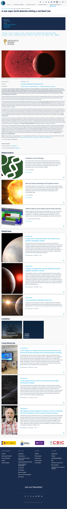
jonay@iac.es (17, 148)
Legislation (21, 453)
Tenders (53, 456)
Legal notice (38, 458)
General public (16, 33)
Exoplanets (11, 34)
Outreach (6, 8)
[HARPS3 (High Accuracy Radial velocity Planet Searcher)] (63, 226)
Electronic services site (57, 462)
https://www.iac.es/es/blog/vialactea (57, 2)
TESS (43, 34)
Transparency (21, 456)
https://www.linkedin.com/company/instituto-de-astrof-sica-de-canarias (48, 2)
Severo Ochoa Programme (24, 474)
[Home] (3, 3)
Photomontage (24, 348)
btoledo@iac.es (14, 145)
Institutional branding (56, 458)
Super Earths (4, 34)
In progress (29, 172)
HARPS (51, 34)
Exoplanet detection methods (20, 34)
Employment (54, 453)
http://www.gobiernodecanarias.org (25, 443)
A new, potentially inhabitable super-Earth (38, 300)
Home (3, 8)
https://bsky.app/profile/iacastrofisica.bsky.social (54, 2)
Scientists (22, 33)
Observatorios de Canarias (18, 4)
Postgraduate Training (42, 4)
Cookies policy (38, 460)
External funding (22, 472)
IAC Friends (21, 476)
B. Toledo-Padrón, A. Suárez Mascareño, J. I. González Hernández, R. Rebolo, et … (38, 86)
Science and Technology (30, 4)
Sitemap (37, 453)
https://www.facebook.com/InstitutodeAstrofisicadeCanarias (43, 2)
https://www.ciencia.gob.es (9, 443)
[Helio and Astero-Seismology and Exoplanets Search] (63, 202)
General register (5, 462)
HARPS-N (47, 34)
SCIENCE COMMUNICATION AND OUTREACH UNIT (32, 84)
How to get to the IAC (7, 456)
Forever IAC (21, 467)
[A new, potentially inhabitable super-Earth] (63, 314)
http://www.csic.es (57, 443)
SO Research (7, 27)
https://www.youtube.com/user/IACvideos (51, 2)
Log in (63, 2)
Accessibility (38, 462)
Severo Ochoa (7, 25)
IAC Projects (21, 470)
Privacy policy (38, 456)
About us (9, 4)
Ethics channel (54, 465)
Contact (3, 453)
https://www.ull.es (39, 443)
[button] (33, 64)
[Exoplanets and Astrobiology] (63, 177)
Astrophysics (4, 33)
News (9, 8)
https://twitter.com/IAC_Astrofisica (40, 2)
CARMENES (56, 34)
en (60, 2)
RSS (52, 460)
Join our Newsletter (33, 487)
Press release (28, 236)
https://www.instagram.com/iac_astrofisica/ (46, 2)
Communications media (30, 33)
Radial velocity (30, 34)
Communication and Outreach (54, 4)
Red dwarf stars (37, 34)
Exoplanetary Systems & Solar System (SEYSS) (46, 33)
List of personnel (6, 458)
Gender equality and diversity (25, 462)
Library (3, 460)
